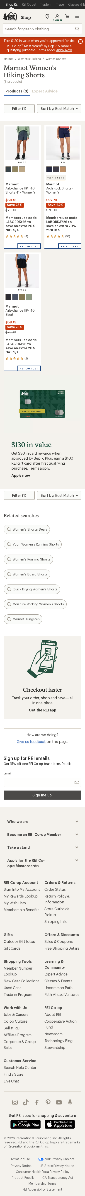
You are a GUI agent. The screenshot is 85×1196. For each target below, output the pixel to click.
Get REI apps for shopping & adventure (42, 1115)
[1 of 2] (62, 162)
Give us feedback (31, 741)
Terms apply (39, 468)
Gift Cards (12, 948)
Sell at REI (12, 1028)
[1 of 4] (19, 162)
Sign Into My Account (22, 889)
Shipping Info (56, 921)
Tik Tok (26, 1102)
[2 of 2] (64, 162)
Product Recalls (23, 1177)
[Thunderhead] (8, 169)
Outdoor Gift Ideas (19, 941)
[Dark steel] (56, 169)
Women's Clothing (29, 58)
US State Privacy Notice (57, 1166)
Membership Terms (42, 1183)
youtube (59, 1102)
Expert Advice (45, 91)
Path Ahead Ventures (61, 994)
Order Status (55, 889)
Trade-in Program (18, 994)
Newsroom (53, 1034)
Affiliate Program (18, 1035)
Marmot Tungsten (26, 619)
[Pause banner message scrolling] (80, 41)
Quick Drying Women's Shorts (35, 589)
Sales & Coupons (58, 941)
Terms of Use (20, 1159)
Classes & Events (58, 981)
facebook (37, 1102)
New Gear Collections (21, 981)
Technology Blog (58, 1040)
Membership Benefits (21, 909)
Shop (26, 17)
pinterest (48, 1102)
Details (66, 764)
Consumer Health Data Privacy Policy (42, 1172)
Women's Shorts (56, 58)
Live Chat (11, 1081)
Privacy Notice (21, 1166)
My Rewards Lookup (21, 896)
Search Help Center (20, 1067)
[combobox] (42, 29)
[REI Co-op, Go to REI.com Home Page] (10, 16)
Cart (67, 16)
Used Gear (12, 987)
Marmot (8, 58)
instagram (15, 1102)
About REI (52, 1014)
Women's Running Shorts (31, 559)
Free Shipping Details (62, 948)
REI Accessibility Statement (43, 1189)
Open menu (77, 16)
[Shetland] (63, 169)
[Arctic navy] (49, 169)
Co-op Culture (15, 1021)
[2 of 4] (21, 162)
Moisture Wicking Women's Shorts (38, 604)
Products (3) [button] (16, 91)
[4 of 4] (25, 162)
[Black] (8, 297)
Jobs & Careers (16, 1014)
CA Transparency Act (57, 1177)
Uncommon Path (58, 987)
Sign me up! (42, 795)
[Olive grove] (15, 169)
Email (7, 773)
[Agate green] (29, 297)
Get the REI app (42, 710)
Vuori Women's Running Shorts (36, 544)
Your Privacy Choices (59, 1159)
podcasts (70, 1102)
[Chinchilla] (22, 169)
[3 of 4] (23, 162)
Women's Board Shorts (30, 574)
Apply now (20, 475)
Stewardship (54, 1047)
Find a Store (13, 1074)
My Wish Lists (15, 903)
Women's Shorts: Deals (30, 529)
